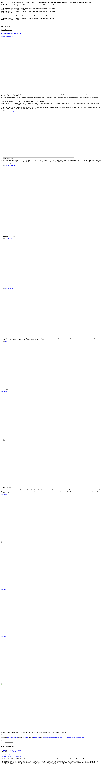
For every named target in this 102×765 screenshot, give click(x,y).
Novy (4, 754)
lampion (47, 737)
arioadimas (5, 749)
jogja (44, 737)
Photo (39, 737)
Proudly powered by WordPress (14, 756)
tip (58, 737)
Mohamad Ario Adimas (12, 737)
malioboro (51, 737)
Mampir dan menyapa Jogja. (11, 33)
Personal (35, 737)
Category (3, 743)
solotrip (56, 737)
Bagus (4, 750)
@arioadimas (3, 24)
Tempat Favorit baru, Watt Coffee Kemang (16, 754)
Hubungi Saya (13, 751)
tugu (61, 737)
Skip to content (4, 21)
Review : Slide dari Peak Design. (17, 749)
